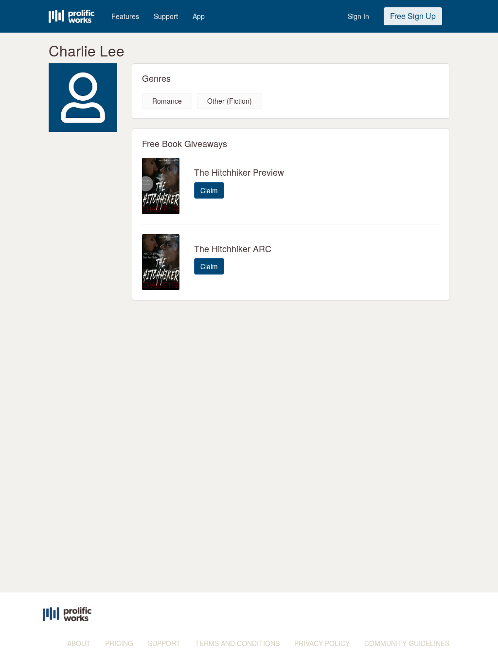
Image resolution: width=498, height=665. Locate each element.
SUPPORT (164, 643)
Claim (209, 190)
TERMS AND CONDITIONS (237, 643)
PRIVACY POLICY (322, 643)
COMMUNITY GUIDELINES (406, 643)
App (199, 16)
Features (125, 16)
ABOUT (78, 643)
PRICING (119, 643)
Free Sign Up (413, 15)
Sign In (358, 16)
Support (166, 16)
